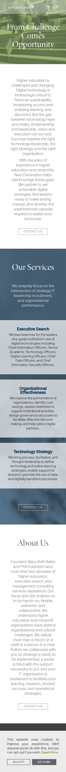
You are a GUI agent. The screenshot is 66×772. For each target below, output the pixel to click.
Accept (19, 762)
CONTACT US (33, 231)
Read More (50, 752)
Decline (44, 762)
